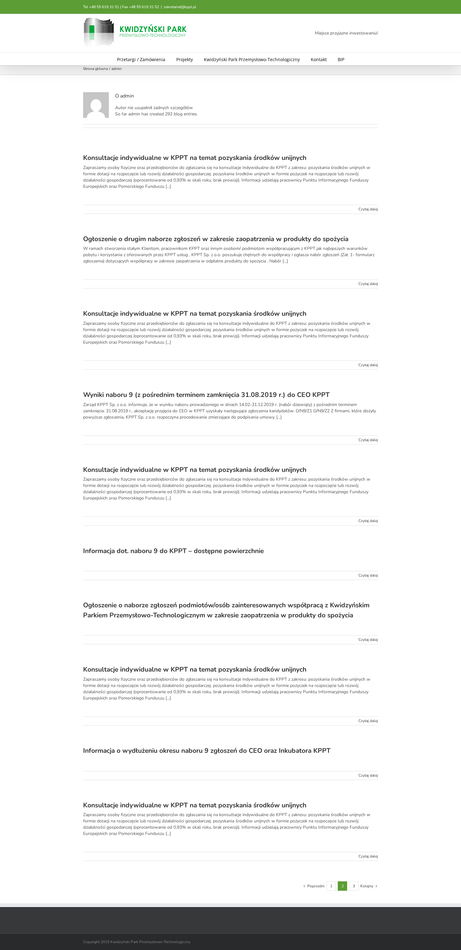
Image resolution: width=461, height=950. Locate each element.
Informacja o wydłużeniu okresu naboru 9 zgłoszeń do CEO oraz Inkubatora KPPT (207, 750)
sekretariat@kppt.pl (180, 6)
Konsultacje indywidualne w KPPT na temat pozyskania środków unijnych (194, 157)
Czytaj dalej (368, 209)
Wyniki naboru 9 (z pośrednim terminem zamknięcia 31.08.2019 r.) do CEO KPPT (206, 394)
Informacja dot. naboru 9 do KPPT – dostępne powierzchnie (173, 550)
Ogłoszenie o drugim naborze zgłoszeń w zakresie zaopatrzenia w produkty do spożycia (215, 239)
